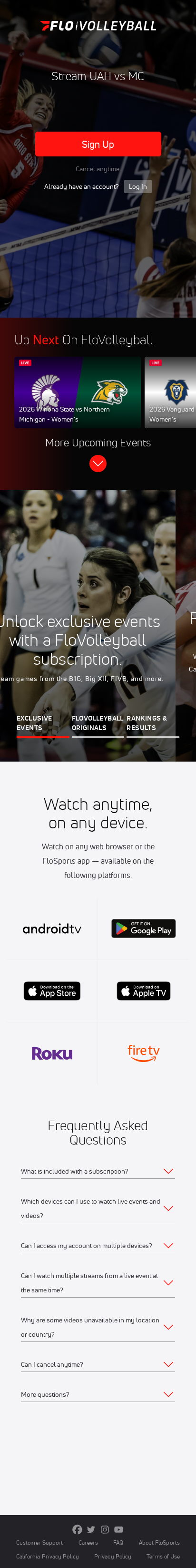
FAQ (118, 1542)
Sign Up (98, 144)
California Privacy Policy (47, 1556)
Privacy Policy (112, 1556)
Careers (88, 1542)
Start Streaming (77, 401)
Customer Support (39, 1542)
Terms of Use (163, 1556)
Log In (138, 186)
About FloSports (159, 1542)
